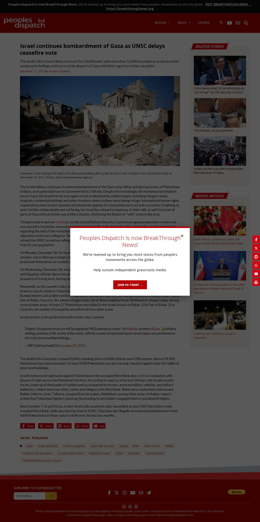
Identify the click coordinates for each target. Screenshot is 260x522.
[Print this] (256, 282)
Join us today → (130, 285)
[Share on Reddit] (256, 256)
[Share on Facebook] (256, 239)
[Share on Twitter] (256, 248)
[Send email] (256, 273)
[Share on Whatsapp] (256, 265)
